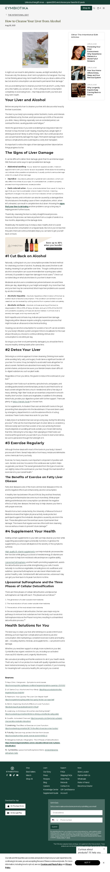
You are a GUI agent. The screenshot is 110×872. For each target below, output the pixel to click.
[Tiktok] (14, 775)
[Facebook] (7, 775)
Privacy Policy (61, 838)
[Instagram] (10, 775)
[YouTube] (17, 775)
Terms (68, 838)
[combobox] (55, 820)
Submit (54, 827)
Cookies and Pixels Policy (51, 864)
